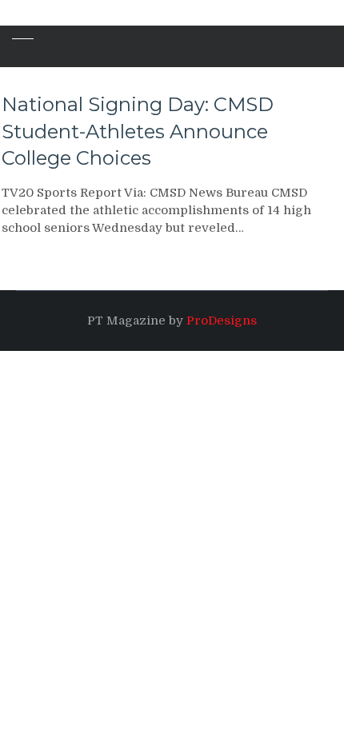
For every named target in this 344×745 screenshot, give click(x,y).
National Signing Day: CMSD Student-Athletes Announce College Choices (138, 131)
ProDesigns (221, 320)
